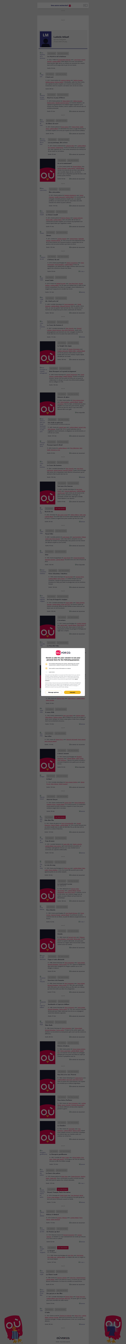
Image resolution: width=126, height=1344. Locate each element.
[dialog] (63, 672)
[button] (63, 672)
